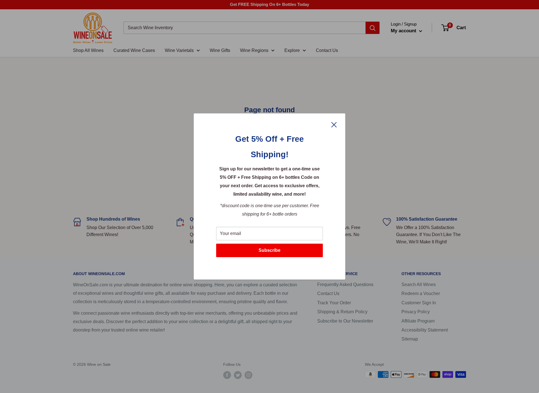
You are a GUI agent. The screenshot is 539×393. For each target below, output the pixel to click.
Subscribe (269, 250)
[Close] (334, 124)
